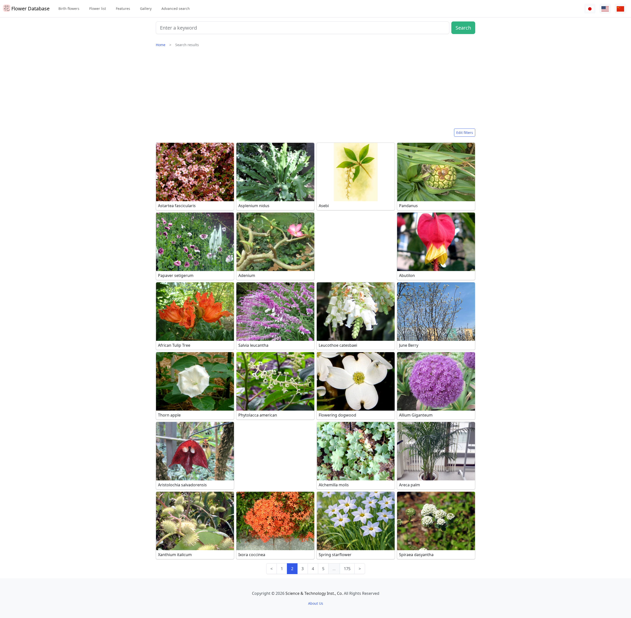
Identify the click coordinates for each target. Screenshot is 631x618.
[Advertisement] (315, 90)
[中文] (620, 9)
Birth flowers (68, 8)
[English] (605, 9)
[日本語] (590, 9)
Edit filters (464, 132)
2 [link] (292, 568)
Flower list (97, 8)
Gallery (146, 8)
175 (347, 568)
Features (123, 8)
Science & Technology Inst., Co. (314, 593)
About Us (315, 603)
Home (160, 44)
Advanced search (175, 8)
